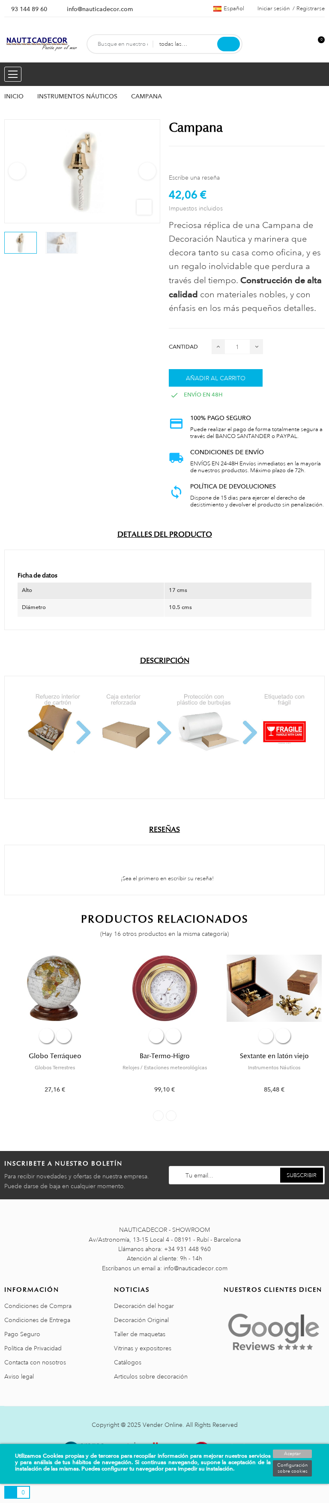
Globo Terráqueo (55, 1056)
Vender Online (162, 1425)
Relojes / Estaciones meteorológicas (165, 1068)
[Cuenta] (304, 44)
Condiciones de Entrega (37, 1320)
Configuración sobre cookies (292, 1468)
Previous (17, 171)
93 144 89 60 (29, 9)
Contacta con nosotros (35, 1362)
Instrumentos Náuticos (274, 1068)
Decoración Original (141, 1320)
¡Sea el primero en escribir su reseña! (167, 878)
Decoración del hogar (144, 1306)
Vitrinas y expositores (142, 1348)
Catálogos (127, 1362)
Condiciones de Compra (38, 1306)
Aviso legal (19, 1376)
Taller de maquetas (139, 1334)
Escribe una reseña (194, 177)
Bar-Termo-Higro (165, 1056)
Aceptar (292, 1454)
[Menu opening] (12, 74)
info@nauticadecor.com (100, 9)
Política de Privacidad (33, 1348)
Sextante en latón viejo (274, 1056)
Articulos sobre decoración (151, 1376)
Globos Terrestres (55, 1068)
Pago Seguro (22, 1334)
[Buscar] (228, 44)
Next (147, 171)
